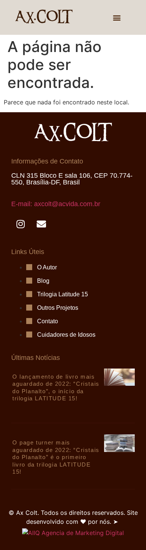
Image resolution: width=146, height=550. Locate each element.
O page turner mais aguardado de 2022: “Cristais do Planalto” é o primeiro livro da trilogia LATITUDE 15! (56, 457)
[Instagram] (20, 224)
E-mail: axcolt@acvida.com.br (55, 204)
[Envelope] (41, 224)
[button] (117, 17)
